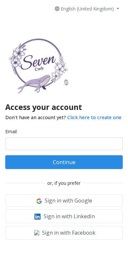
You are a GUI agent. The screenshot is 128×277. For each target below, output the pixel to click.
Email (11, 131)
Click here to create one (94, 117)
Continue (64, 162)
